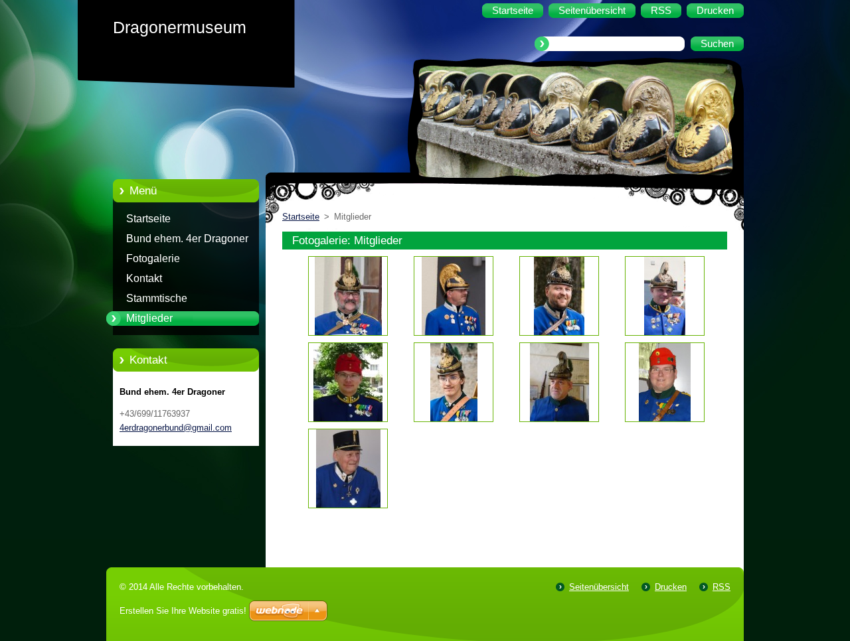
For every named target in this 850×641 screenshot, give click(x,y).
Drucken (671, 587)
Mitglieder (149, 318)
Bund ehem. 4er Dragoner (187, 238)
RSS (721, 587)
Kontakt (144, 278)
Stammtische (156, 298)
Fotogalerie (153, 258)
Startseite (148, 218)
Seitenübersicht (599, 587)
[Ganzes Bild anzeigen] (348, 296)
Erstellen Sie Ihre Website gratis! (183, 611)
